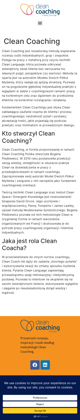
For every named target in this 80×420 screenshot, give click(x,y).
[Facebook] (35, 365)
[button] (40, 23)
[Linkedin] (45, 365)
